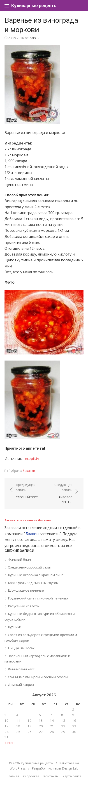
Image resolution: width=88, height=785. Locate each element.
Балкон (32, 533)
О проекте (31, 776)
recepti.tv (31, 458)
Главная (13, 776)
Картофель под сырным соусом (33, 582)
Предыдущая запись (27, 491)
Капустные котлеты (23, 606)
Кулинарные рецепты (34, 5)
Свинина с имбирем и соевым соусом (38, 677)
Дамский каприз (21, 684)
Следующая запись (63, 493)
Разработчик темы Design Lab (55, 768)
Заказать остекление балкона (28, 520)
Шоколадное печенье (26, 590)
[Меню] (6, 5)
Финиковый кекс (21, 669)
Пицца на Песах (21, 648)
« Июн (9, 742)
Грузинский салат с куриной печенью (38, 598)
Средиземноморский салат (30, 567)
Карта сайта (72, 776)
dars (33, 38)
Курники (14, 627)
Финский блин (19, 559)
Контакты (50, 776)
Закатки (29, 470)
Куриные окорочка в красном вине (36, 575)
